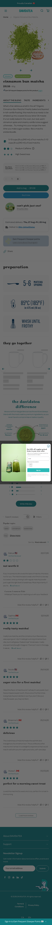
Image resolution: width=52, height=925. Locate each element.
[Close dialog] (48, 446)
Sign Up (38, 470)
